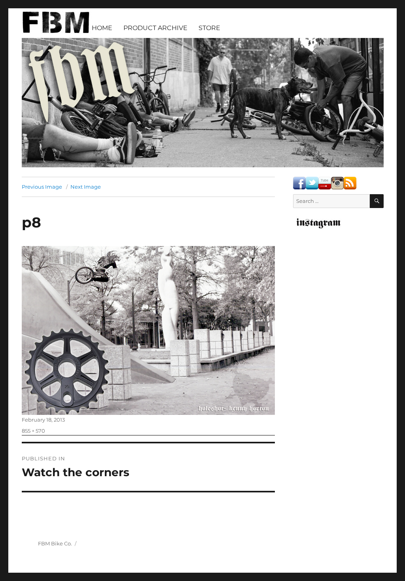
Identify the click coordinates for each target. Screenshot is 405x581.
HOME (102, 28)
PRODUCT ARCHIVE (155, 28)
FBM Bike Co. (55, 543)
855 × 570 (33, 431)
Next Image (85, 187)
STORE (209, 28)
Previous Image (42, 187)
